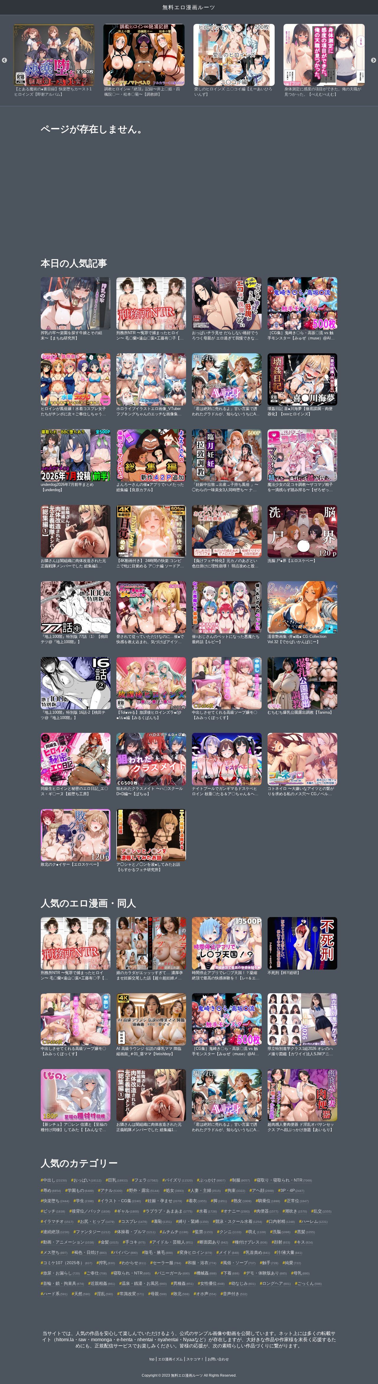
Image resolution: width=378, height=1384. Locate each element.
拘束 (236, 1190)
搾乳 (107, 1262)
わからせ (134, 1262)
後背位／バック (91, 1211)
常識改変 (132, 1293)
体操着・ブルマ (136, 1231)
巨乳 (118, 1180)
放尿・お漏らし (61, 1273)
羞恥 (163, 1221)
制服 (241, 1180)
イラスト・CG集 (120, 1200)
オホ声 (206, 1293)
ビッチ (54, 1211)
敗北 (181, 1293)
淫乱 (105, 1293)
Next (374, 60)
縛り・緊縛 (193, 1221)
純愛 (293, 1262)
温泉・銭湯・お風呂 (144, 1283)
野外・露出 (144, 1190)
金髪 (109, 1242)
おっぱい (87, 1180)
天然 (82, 1293)
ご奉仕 (97, 1273)
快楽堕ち (56, 1200)
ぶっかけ (212, 1180)
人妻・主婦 (205, 1190)
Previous (4, 60)
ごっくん (309, 1283)
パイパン (125, 1252)
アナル (111, 1190)
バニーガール (173, 1273)
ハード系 (55, 1293)
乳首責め (258, 1252)
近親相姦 (103, 1283)
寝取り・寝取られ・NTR (284, 1180)
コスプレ (134, 1221)
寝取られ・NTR (131, 1273)
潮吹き (296, 1211)
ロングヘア (276, 1283)
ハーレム (315, 1221)
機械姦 (206, 1273)
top (151, 1359)
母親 (159, 1293)
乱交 (322, 1211)
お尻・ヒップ (97, 1221)
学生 (85, 1200)
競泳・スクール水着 (238, 1221)
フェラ (146, 1180)
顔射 (282, 1242)
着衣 (197, 1200)
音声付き (235, 1293)
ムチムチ (175, 1231)
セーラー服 (167, 1262)
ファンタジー (93, 1231)
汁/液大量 (289, 1252)
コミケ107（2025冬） (67, 1262)
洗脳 (281, 1231)
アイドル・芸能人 (172, 1242)
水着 (208, 1211)
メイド (229, 1252)
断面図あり (214, 1242)
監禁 (204, 1231)
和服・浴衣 (202, 1262)
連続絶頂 (56, 1231)
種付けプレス (251, 1242)
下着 (231, 1273)
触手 (270, 1262)
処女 (175, 1190)
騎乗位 (269, 1200)
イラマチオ (58, 1221)
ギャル (128, 1211)
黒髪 (306, 1231)
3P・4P (292, 1190)
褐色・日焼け (90, 1252)
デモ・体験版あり (266, 1273)
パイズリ (179, 1180)
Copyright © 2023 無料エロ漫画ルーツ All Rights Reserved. (189, 1375)
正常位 (298, 1200)
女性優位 (212, 1283)
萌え (257, 1231)
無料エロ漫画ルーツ (189, 7)
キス (305, 1242)
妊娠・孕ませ (165, 1200)
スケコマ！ (195, 1359)
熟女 (242, 1200)
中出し (55, 1180)
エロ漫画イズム (170, 1359)
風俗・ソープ (239, 1262)
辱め (52, 1190)
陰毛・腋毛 (158, 1252)
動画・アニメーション (68, 1242)
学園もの (81, 1190)
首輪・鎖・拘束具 (63, 1283)
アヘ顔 (263, 1190)
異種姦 (183, 1283)
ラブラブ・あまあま (169, 1211)
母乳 (301, 1273)
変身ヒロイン (196, 1252)
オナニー (237, 1211)
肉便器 (267, 1211)
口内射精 (282, 1221)
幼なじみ (243, 1283)
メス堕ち (55, 1252)
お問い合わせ (218, 1359)
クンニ (230, 1231)
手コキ (135, 1242)
